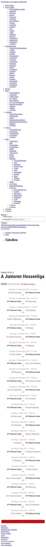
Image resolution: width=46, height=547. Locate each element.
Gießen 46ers (13, 97)
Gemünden (13, 58)
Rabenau (12, 36)
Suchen (4, 223)
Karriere (16, 174)
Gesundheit (17, 172)
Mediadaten (5, 537)
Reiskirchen (13, 38)
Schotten (12, 79)
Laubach (12, 27)
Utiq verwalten (6, 533)
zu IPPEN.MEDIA (12, 227)
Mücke (11, 73)
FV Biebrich (29, 346)
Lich (11, 29)
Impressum (17, 194)
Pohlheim (12, 34)
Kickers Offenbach (14, 319)
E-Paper (33, 225)
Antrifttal (12, 52)
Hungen (12, 23)
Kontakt (16, 192)
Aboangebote (14, 133)
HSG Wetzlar (14, 100)
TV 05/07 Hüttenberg (16, 102)
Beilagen (12, 124)
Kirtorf (11, 67)
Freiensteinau (13, 56)
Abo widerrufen (6, 545)
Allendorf (12, 11)
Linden (11, 31)
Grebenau (12, 60)
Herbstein (12, 64)
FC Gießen (13, 98)
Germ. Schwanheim (33, 363)
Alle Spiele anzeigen (28, 284)
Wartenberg (13, 85)
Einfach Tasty (18, 166)
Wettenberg (13, 42)
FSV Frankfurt (30, 399)
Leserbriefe (13, 135)
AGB (15, 199)
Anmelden (11, 225)
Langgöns (12, 25)
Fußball (12, 108)
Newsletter (17, 201)
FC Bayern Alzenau (13, 337)
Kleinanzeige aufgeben (17, 120)
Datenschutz (18, 195)
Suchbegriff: (7, 219)
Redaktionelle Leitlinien (9, 530)
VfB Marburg (16, 372)
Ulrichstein (13, 83)
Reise (15, 176)
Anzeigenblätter (20, 225)
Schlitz (11, 77)
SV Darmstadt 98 (14, 293)
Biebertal (12, 13)
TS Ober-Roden (15, 354)
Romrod (12, 75)
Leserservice (13, 131)
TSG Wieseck (30, 310)
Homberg (12, 65)
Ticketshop (22, 227)
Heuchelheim (13, 21)
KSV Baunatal (30, 301)
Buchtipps (17, 164)
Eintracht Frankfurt (15, 104)
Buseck (11, 15)
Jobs (2, 225)
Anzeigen (4, 539)
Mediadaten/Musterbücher (18, 122)
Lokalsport (13, 95)
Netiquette (17, 197)
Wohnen (16, 178)
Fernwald (12, 17)
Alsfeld (11, 50)
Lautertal (12, 71)
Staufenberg (13, 40)
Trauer (11, 118)
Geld (15, 170)
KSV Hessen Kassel (32, 381)
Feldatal (12, 54)
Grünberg (12, 19)
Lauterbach (13, 69)
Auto (15, 162)
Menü (3, 215)
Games (16, 168)
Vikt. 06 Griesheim (14, 390)
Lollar (11, 33)
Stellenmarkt (13, 116)
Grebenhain (13, 62)
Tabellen (12, 106)
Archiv (28, 225)
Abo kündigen (6, 543)
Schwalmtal (13, 81)
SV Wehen (29, 328)
